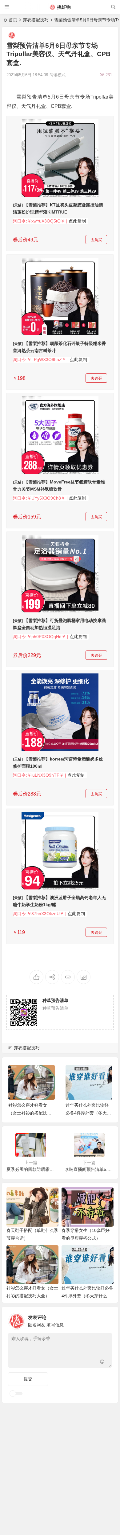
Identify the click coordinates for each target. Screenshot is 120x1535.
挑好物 (64, 7)
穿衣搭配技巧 (36, 19)
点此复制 (77, 220)
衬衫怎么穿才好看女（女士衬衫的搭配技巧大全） (29, 1113)
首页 (13, 19)
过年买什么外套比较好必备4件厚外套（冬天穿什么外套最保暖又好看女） (87, 1296)
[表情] (102, 1362)
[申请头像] (105, 1319)
